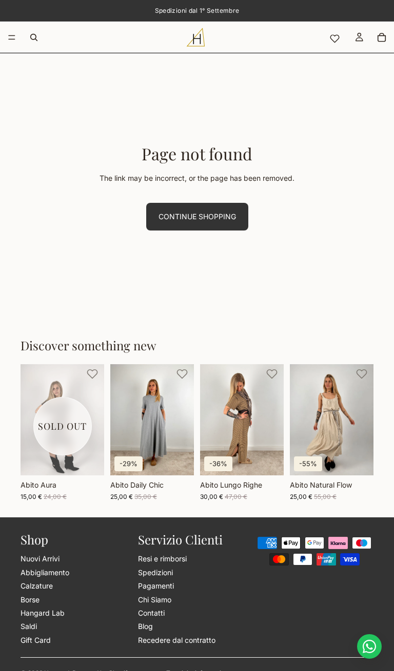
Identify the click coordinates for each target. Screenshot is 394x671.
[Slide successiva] (93, 419)
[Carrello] (381, 37)
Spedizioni (155, 572)
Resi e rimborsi (162, 559)
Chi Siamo (154, 599)
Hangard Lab (43, 613)
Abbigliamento (45, 572)
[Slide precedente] (32, 419)
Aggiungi (276, 454)
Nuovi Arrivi (40, 559)
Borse (30, 599)
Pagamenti (156, 586)
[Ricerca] (34, 37)
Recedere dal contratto (176, 640)
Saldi (29, 626)
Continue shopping (197, 216)
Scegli (186, 459)
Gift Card (36, 640)
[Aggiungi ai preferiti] (92, 374)
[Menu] (12, 37)
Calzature (37, 586)
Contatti (151, 613)
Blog (145, 626)
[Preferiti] (334, 38)
